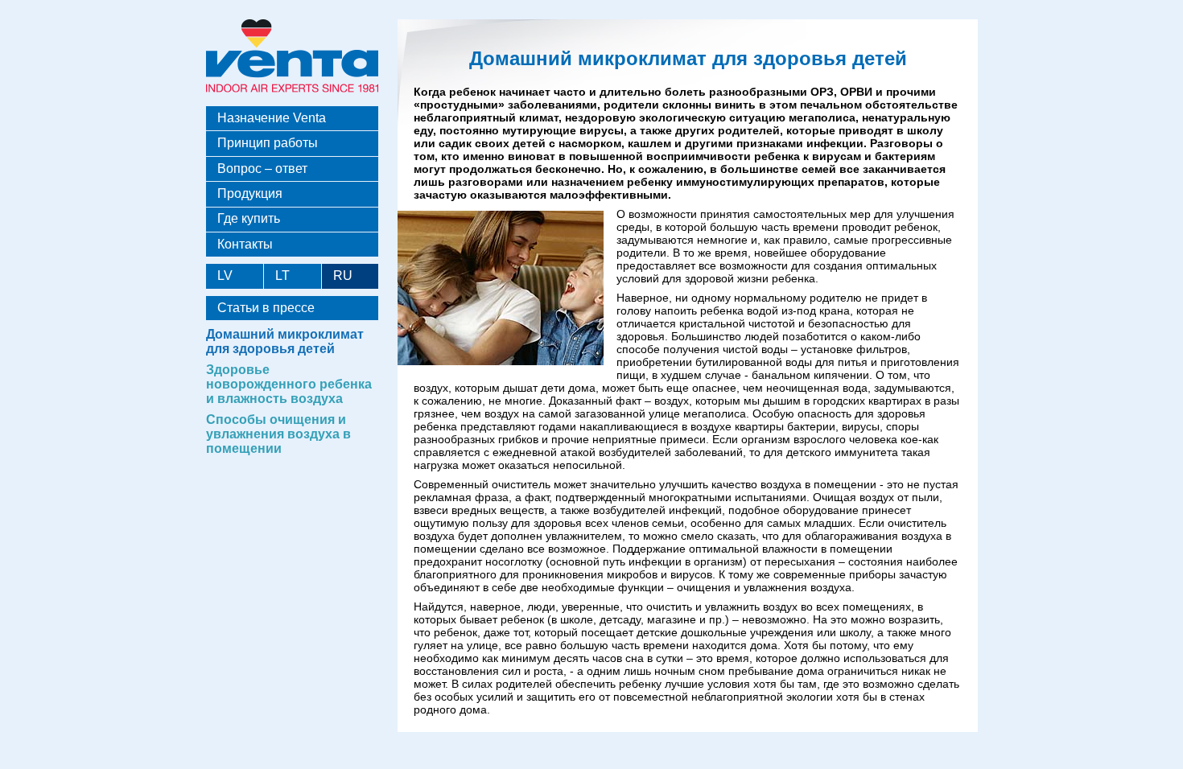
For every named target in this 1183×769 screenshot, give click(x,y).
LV (225, 275)
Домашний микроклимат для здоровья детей (285, 341)
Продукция (249, 193)
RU (342, 275)
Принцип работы (267, 143)
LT (282, 275)
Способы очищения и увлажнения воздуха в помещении (278, 434)
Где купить (248, 218)
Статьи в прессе (266, 308)
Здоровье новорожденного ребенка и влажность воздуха (289, 384)
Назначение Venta (271, 118)
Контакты (245, 244)
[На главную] (292, 95)
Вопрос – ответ (262, 168)
